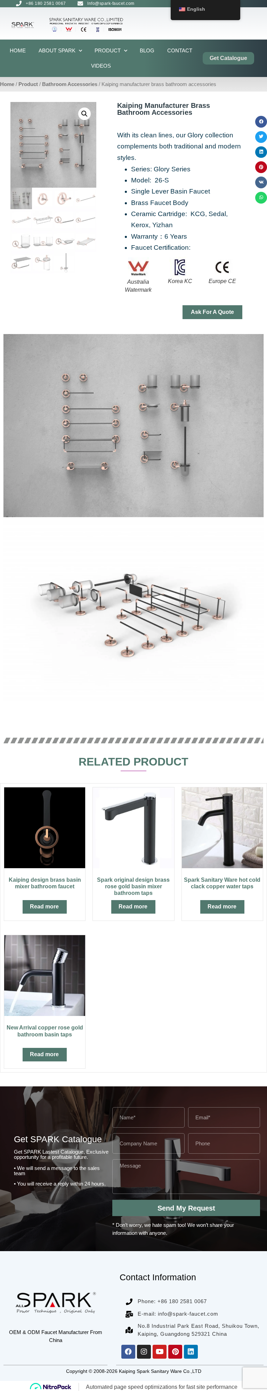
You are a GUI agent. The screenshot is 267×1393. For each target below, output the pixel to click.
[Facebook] (128, 1352)
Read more (44, 906)
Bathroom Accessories (69, 84)
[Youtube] (160, 1352)
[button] (261, 122)
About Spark (57, 50)
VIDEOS (101, 66)
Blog (147, 50)
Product (108, 50)
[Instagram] (144, 1352)
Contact (179, 50)
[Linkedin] (191, 1352)
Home (18, 50)
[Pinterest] (175, 1352)
